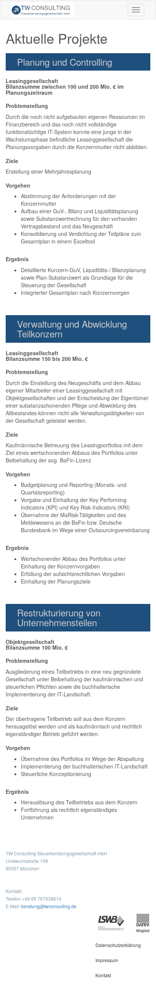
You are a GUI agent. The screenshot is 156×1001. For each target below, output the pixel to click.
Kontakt (103, 975)
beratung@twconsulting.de (48, 906)
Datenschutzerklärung (118, 945)
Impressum (106, 960)
